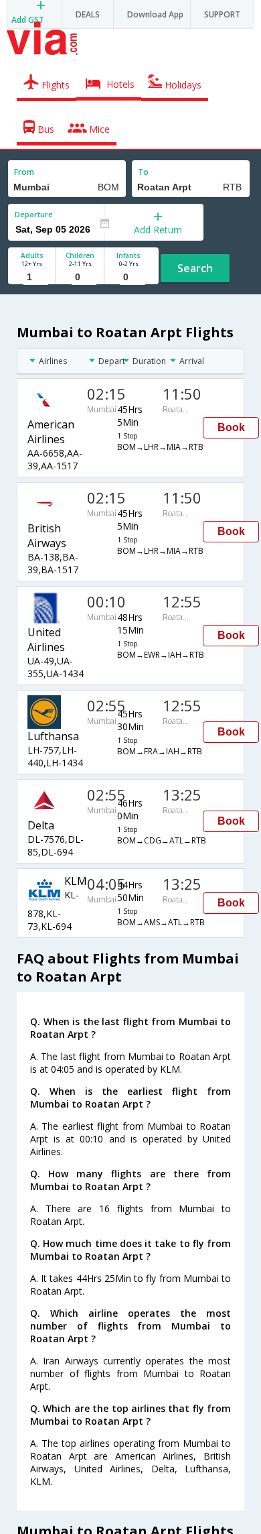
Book (231, 427)
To (143, 172)
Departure (34, 214)
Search (195, 268)
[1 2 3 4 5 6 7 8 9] (32, 277)
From (24, 172)
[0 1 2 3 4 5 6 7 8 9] (80, 277)
